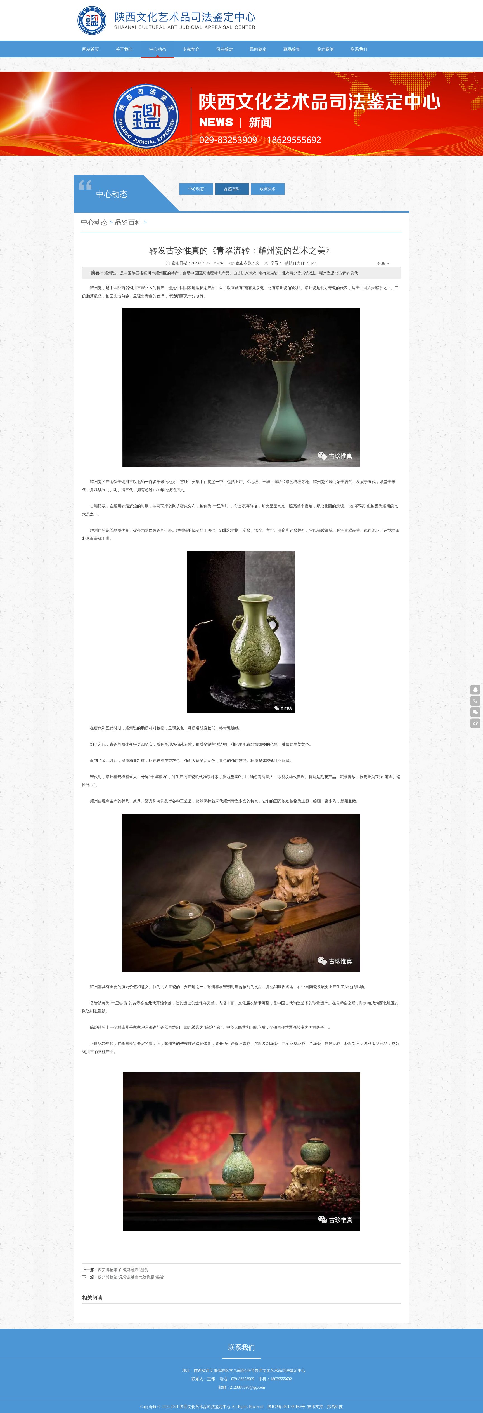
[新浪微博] (475, 723)
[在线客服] (475, 690)
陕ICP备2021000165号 (286, 1407)
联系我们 (359, 49)
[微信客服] (475, 712)
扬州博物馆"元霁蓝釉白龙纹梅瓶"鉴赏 (131, 1277)
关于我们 (124, 49)
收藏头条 (268, 189)
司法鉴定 (224, 49)
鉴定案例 (325, 49)
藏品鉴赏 (291, 49)
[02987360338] (475, 701)
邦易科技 (335, 1407)
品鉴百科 (232, 189)
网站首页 (90, 49)
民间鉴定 (258, 49)
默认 (289, 263)
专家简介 (191, 49)
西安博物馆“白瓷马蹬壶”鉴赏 (123, 1270)
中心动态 (157, 49)
